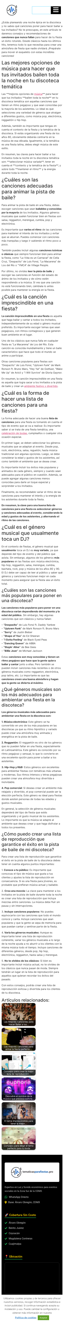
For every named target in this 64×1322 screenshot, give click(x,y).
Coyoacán (14, 1233)
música (38, 93)
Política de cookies (25, 1317)
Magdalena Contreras (20, 1238)
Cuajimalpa (15, 1243)
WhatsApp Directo (19, 1197)
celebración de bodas (14, 433)
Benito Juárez (16, 1228)
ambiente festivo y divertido (41, 386)
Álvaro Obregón (17, 1222)
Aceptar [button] (43, 1317)
